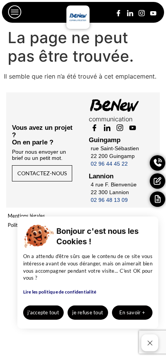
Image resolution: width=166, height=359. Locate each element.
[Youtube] (153, 12)
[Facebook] (118, 12)
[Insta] (141, 12)
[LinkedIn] (130, 12)
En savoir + (132, 312)
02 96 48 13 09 (109, 200)
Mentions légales (26, 216)
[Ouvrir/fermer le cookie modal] (149, 342)
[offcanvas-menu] (15, 12)
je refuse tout (87, 312)
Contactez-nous (42, 173)
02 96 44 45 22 (109, 164)
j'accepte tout (43, 312)
